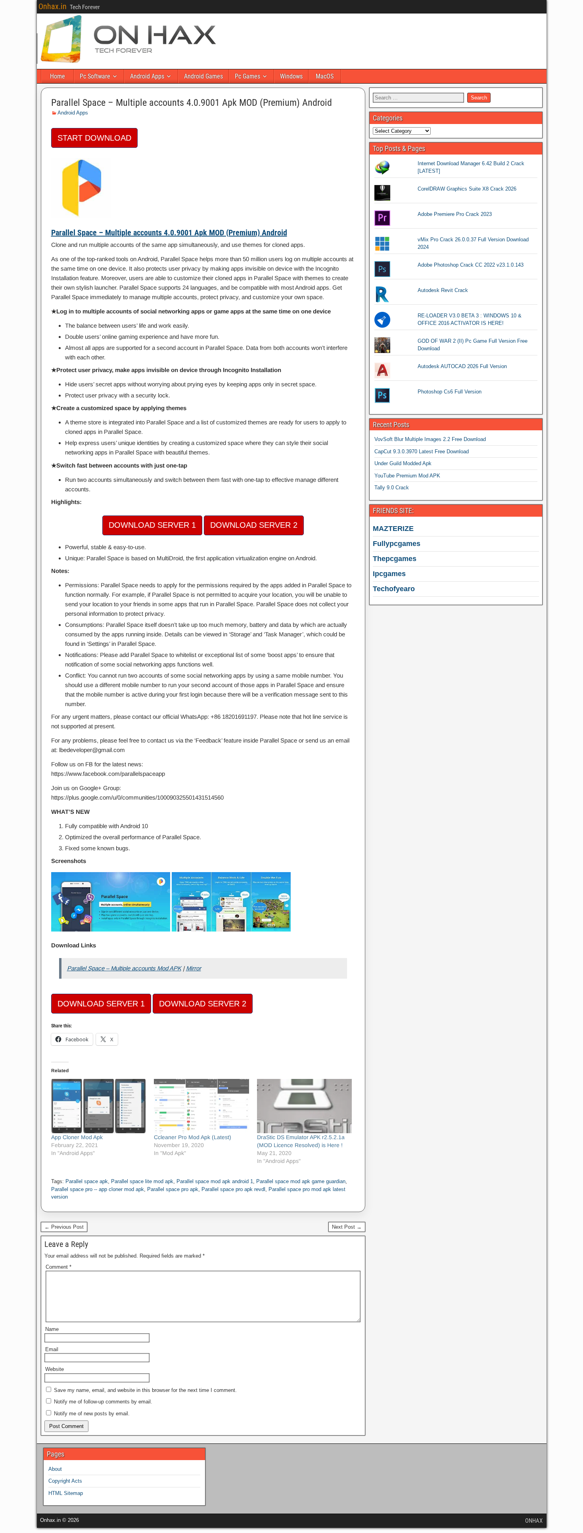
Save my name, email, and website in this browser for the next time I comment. (145, 1390)
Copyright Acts (65, 1481)
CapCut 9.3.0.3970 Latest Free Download (421, 451)
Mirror (193, 968)
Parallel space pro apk (172, 1189)
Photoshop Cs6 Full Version (449, 392)
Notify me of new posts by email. (92, 1414)
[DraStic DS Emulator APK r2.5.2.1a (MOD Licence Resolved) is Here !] (304, 1106)
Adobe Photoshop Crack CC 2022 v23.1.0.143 (471, 265)
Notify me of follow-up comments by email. (103, 1402)
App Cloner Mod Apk (77, 1137)
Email (51, 1349)
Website (54, 1369)
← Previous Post (64, 1227)
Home (57, 76)
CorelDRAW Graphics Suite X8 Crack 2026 (467, 189)
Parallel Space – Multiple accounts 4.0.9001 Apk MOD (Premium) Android (191, 102)
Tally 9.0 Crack (391, 488)
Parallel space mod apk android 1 (214, 1181)
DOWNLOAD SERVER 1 (152, 525)
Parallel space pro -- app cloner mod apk (97, 1189)
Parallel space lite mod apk (142, 1181)
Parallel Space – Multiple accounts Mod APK (124, 968)
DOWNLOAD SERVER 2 (253, 525)
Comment (58, 1267)
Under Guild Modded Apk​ (402, 463)
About (55, 1469)
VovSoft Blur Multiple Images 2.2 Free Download (430, 439)
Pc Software (95, 76)
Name (52, 1329)
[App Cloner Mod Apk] (98, 1106)
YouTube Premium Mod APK (407, 476)
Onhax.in (52, 6)
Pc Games (247, 76)
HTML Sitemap (65, 1493)
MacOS (325, 76)
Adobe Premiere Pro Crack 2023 (455, 214)
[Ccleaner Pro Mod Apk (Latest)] (201, 1106)
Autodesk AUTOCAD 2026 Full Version (462, 366)
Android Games (203, 76)
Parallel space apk (86, 1181)
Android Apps (147, 76)
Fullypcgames (396, 544)
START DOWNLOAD (94, 138)
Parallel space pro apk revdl (233, 1189)
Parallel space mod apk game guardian (300, 1181)
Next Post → (347, 1227)
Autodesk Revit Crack (443, 290)
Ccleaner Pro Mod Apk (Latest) (192, 1137)
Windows (291, 76)
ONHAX (534, 1520)
